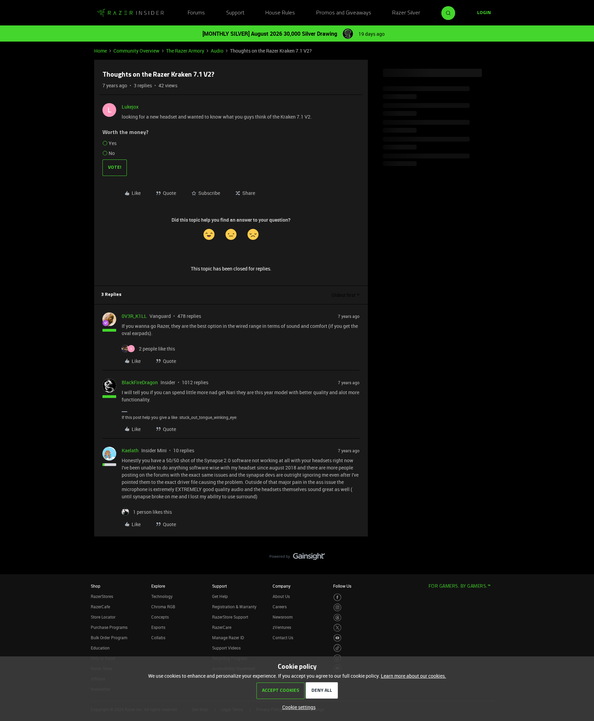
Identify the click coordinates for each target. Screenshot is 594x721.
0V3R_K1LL (134, 316)
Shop (95, 586)
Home (100, 50)
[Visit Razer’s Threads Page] (337, 617)
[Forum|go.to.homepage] (130, 13)
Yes (113, 143)
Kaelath (130, 450)
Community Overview (136, 50)
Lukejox (130, 106)
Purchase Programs (109, 627)
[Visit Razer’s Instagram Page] (337, 607)
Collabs (158, 637)
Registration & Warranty (234, 606)
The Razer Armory (185, 50)
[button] (484, 13)
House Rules (280, 13)
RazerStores (102, 596)
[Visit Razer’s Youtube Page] (337, 638)
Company (281, 586)
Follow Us (342, 586)
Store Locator (103, 617)
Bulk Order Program (109, 637)
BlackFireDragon (140, 382)
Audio (217, 50)
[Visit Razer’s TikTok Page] (337, 648)
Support (235, 13)
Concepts (160, 617)
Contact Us (283, 637)
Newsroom (283, 617)
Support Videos (226, 648)
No (112, 153)
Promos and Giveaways (343, 13)
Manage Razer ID (228, 637)
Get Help (220, 596)
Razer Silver (406, 13)
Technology (162, 596)
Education (100, 648)
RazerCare (221, 627)
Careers (280, 606)
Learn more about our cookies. (413, 676)
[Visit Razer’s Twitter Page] (337, 627)
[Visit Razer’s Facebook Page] (337, 597)
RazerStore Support (230, 617)
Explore (158, 586)
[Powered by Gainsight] (297, 558)
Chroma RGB (163, 606)
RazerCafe (100, 606)
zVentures (282, 627)
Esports (158, 627)
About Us (281, 596)
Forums (196, 13)
